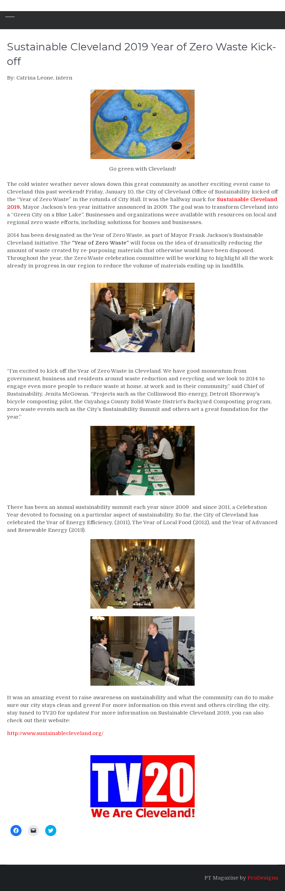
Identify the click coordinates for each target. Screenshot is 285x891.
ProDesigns (262, 878)
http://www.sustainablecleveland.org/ (55, 733)
